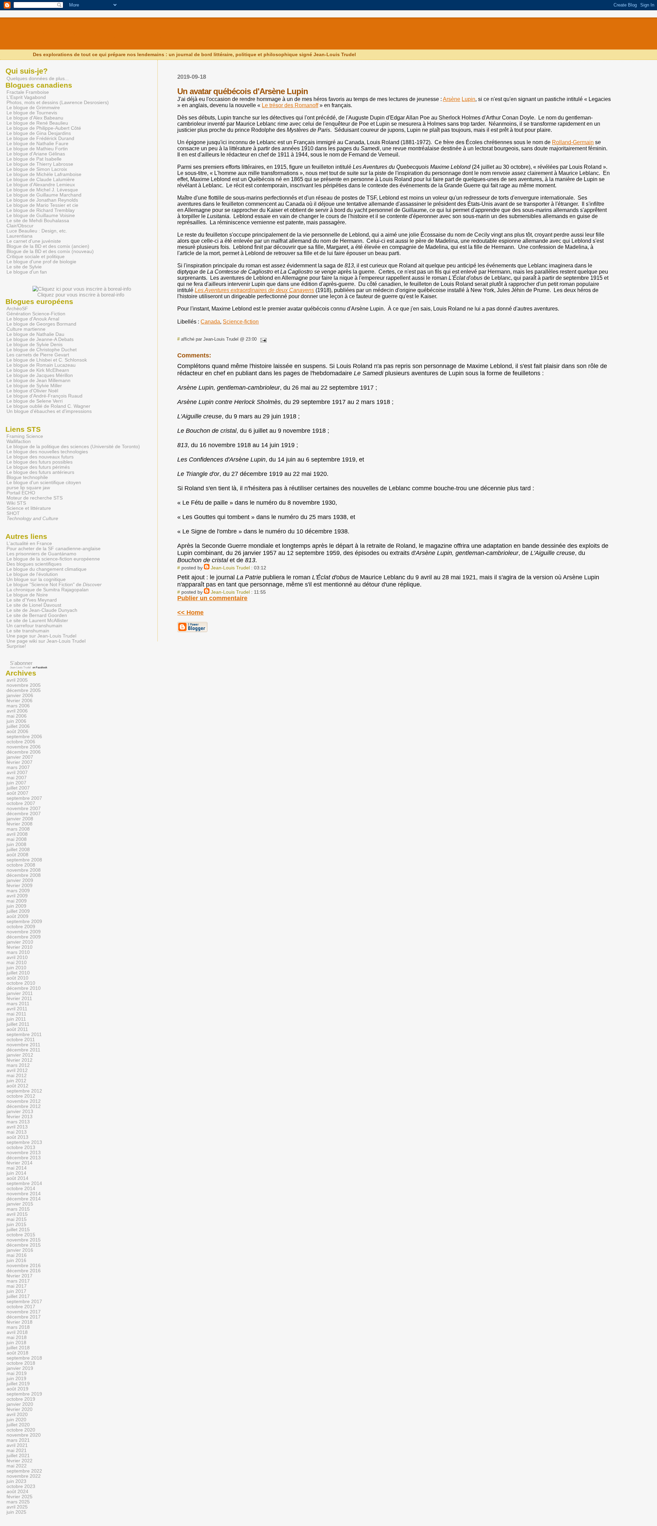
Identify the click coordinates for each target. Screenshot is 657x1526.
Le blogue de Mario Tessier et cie (42, 205)
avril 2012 (17, 1070)
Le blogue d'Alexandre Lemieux (41, 184)
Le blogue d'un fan (27, 272)
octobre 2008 (21, 865)
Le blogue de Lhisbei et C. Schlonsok (47, 360)
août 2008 (17, 854)
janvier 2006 (20, 695)
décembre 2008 (24, 875)
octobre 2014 (21, 1188)
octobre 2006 (21, 741)
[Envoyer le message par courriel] (262, 339)
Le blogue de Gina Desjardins (39, 133)
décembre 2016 (24, 1270)
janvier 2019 (20, 1368)
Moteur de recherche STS (35, 498)
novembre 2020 (24, 1435)
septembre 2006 (24, 736)
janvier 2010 (20, 942)
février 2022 (20, 1460)
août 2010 (17, 978)
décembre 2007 (24, 813)
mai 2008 (17, 839)
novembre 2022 (24, 1476)
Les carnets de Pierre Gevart (38, 354)
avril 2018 (17, 1332)
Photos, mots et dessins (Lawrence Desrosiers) (58, 102)
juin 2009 (16, 906)
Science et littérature (29, 508)
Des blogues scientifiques (34, 564)
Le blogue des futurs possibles (40, 462)
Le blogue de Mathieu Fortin (37, 148)
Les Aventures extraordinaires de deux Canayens (254, 290)
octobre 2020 (21, 1430)
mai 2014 (17, 1168)
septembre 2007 (24, 798)
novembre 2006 (24, 746)
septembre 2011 (24, 1034)
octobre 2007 (21, 803)
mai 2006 (17, 716)
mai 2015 (17, 1219)
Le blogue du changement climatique (47, 569)
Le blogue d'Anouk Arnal (33, 318)
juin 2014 (16, 1173)
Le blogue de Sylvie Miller (34, 385)
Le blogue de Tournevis (32, 112)
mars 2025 (18, 1501)
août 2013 (17, 1137)
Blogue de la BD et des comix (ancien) (48, 246)
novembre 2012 (24, 1101)
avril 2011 (17, 1008)
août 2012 (17, 1085)
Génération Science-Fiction (36, 313)
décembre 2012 (24, 1106)
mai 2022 (17, 1465)
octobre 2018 (21, 1363)
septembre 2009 (24, 921)
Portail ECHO (21, 492)
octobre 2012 (21, 1096)
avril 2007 (17, 772)
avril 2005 (17, 680)
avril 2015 (17, 1214)
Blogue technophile (27, 477)
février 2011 (19, 998)
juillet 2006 (18, 726)
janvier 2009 (20, 880)
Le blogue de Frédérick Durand (40, 138)
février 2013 (20, 1116)
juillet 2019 (18, 1383)
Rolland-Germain (573, 142)
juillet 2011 (18, 1024)
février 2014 (20, 1162)
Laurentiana (20, 236)
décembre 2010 (24, 988)
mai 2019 (17, 1373)
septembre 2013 (24, 1142)
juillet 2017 (18, 1296)
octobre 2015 (21, 1234)
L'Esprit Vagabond (26, 97)
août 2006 (17, 731)
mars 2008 (18, 829)
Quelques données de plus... (38, 78)
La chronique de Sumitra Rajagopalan (48, 589)
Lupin (468, 99)
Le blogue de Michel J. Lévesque (42, 189)
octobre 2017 (21, 1306)
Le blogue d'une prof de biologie (41, 261)
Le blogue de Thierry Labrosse (40, 164)
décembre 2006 (24, 752)
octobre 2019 (21, 1399)
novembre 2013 (24, 1152)
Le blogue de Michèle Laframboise (44, 174)
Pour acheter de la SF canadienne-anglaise (54, 548)
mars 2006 (18, 705)
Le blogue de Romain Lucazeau (41, 365)
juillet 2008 (18, 849)
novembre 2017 (24, 1311)
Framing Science (25, 436)
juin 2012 (16, 1080)
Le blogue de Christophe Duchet (42, 349)
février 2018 (20, 1322)
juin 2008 (16, 844)
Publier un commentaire (212, 598)
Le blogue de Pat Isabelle (34, 159)
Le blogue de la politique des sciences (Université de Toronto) (73, 446)
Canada (210, 322)
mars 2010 (18, 952)
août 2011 (17, 1029)
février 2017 (20, 1275)
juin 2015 (16, 1224)
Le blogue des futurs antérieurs (40, 472)
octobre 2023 (21, 1486)
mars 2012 (18, 1065)
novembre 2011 (23, 1044)
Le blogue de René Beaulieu (37, 123)
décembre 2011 (23, 1049)
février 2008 (20, 824)
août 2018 (17, 1352)
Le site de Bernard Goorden (37, 615)
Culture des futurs (97, 36)
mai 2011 (16, 1014)
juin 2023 (16, 1481)
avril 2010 (17, 957)
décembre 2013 (24, 1157)
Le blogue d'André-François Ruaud (44, 396)
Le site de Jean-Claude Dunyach (42, 610)
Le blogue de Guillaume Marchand (44, 195)
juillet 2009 (18, 911)
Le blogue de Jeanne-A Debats (40, 339)
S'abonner (21, 663)
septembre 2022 (24, 1471)
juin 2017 (16, 1291)
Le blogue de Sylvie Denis (35, 344)
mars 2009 (18, 890)
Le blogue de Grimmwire (33, 107)
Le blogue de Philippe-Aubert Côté (44, 128)
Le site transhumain (28, 630)
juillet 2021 (18, 1455)
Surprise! (16, 646)
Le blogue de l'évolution (32, 574)
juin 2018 (16, 1342)
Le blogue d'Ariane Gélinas (36, 153)
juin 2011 (16, 1019)
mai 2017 (17, 1286)
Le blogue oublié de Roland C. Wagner (48, 406)
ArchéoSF (17, 308)
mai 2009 (17, 901)
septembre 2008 (24, 859)
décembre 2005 (24, 690)
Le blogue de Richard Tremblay (41, 210)
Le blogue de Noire (27, 594)
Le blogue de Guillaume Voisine (41, 215)
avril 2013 (17, 1127)
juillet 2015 (18, 1229)
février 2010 (20, 947)
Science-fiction (241, 322)
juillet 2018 (18, 1347)
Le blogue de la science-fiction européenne (53, 559)
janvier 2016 (20, 1250)
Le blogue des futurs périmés (38, 467)
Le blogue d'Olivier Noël (32, 390)
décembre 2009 (24, 936)
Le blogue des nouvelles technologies (47, 451)
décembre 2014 (24, 1198)
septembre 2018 (24, 1358)
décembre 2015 (24, 1245)
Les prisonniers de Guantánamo (41, 553)
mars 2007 (18, 767)
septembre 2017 (24, 1301)
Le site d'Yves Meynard (32, 600)
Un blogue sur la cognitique (36, 579)
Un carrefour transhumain (34, 625)
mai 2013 (17, 1132)
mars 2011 (18, 1003)
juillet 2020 (18, 1424)
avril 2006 (17, 711)
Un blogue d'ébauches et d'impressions (49, 411)
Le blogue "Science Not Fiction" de (54, 584)
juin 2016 (16, 1260)
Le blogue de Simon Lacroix (37, 169)
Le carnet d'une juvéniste (34, 241)
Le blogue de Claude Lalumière (41, 179)
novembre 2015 (24, 1240)
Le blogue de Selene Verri (35, 401)
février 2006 (20, 700)
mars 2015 (18, 1209)
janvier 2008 (20, 818)
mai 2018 (17, 1337)
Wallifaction (19, 441)
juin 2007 (16, 782)
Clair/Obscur (20, 225)
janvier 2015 (20, 1204)
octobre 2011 (21, 1039)
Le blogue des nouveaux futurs (40, 456)
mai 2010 (17, 962)
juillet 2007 (18, 788)
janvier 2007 (20, 757)
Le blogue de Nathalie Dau (35, 334)
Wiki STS (16, 503)
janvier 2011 (20, 993)
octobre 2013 (21, 1147)
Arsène (451, 99)
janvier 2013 (20, 1111)
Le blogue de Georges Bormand (41, 324)
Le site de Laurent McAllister (37, 620)
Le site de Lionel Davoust (34, 605)
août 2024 (17, 1491)
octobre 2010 (21, 983)
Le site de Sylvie (24, 266)
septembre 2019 (24, 1394)
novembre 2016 (24, 1265)
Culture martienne (26, 329)
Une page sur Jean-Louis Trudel (41, 636)
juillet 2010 (18, 972)
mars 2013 (18, 1121)
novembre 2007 (24, 808)
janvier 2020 (20, 1404)
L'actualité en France (29, 543)
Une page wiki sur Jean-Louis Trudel (46, 641)
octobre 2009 (21, 926)
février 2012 (20, 1060)
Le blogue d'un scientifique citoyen (44, 482)
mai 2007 (17, 777)
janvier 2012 (20, 1055)
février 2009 (20, 885)
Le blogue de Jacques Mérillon (40, 375)
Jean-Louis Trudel (230, 567)
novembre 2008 (24, 870)
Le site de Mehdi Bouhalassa (38, 220)
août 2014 (17, 1178)
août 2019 (17, 1388)
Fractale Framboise (28, 92)
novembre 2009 (24, 931)
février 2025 (20, 1496)
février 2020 (20, 1409)
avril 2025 (17, 1507)
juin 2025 (16, 1512)
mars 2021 (18, 1440)
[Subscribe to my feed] (6, 663)
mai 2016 (17, 1255)
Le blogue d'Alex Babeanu (35, 118)
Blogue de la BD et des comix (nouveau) (50, 251)
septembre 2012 (24, 1091)
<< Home (190, 612)
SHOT (13, 513)
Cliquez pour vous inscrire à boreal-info (80, 295)
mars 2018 (18, 1327)
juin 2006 (16, 721)
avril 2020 (17, 1414)
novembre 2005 (24, 685)
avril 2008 (17, 834)
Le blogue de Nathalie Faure (37, 143)
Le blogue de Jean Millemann (38, 380)
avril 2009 (17, 895)
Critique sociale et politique (36, 256)
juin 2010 (16, 967)
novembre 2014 (24, 1193)
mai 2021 (17, 1450)
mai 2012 (17, 1075)
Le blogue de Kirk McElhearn (38, 370)
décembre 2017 (24, 1317)
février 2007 (20, 762)
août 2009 (17, 916)
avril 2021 (17, 1445)
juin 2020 (16, 1419)
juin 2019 (16, 1378)
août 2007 (17, 793)
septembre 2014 (24, 1183)
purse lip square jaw (28, 487)
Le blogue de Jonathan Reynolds (42, 200)
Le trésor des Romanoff (290, 105)
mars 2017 (18, 1281)
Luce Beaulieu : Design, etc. (37, 231)
